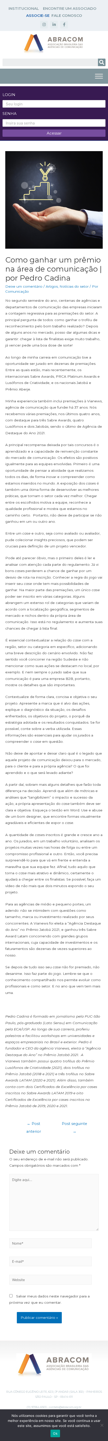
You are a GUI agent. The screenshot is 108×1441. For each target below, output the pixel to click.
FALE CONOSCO (66, 15)
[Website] (50, 1281)
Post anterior (33, 1124)
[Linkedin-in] (54, 24)
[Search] (101, 62)
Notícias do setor (74, 286)
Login (9, 94)
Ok (55, 1433)
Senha (10, 113)
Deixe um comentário (23, 286)
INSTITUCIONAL (24, 8)
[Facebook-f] (64, 24)
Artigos (52, 286)
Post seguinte (74, 1124)
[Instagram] (44, 24)
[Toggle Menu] (99, 76)
